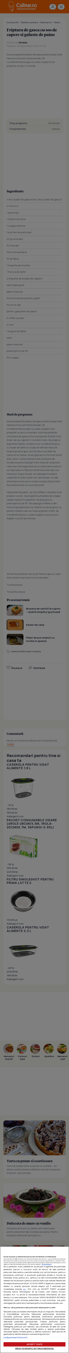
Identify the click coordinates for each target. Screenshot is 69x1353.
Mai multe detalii (47, 1264)
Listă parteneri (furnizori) (16, 1337)
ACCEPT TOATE (34, 1344)
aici (24, 1289)
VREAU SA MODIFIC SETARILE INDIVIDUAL (34, 1348)
